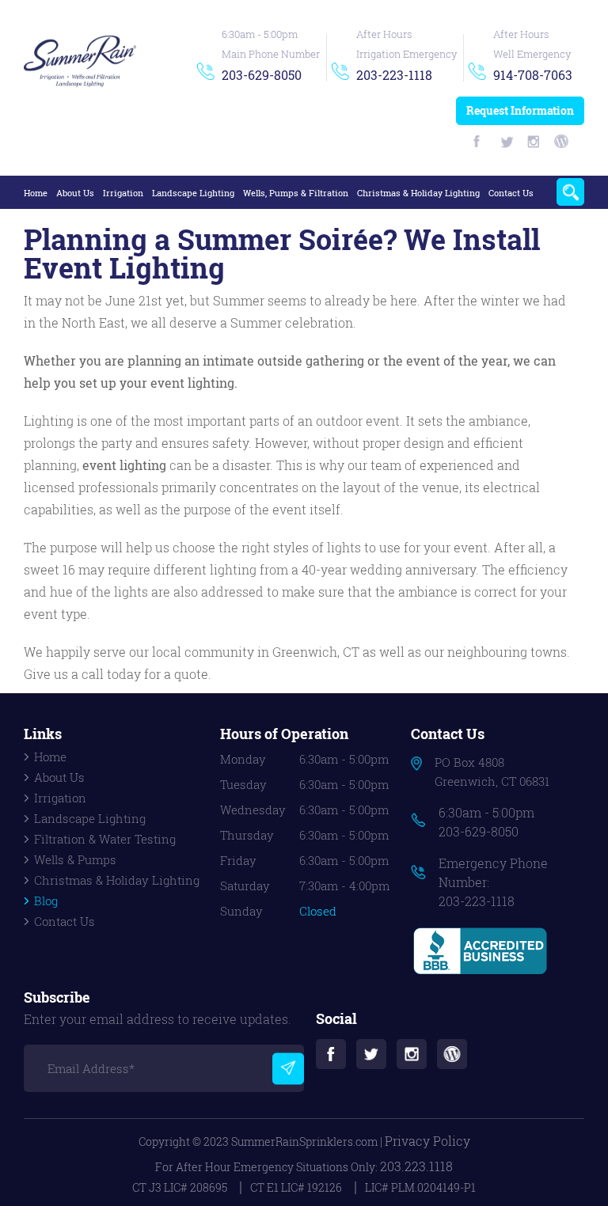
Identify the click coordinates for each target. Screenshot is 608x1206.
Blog (46, 900)
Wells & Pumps (75, 859)
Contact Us (511, 193)
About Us (75, 193)
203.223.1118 (416, 1166)
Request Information (520, 110)
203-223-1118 (394, 74)
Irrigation (123, 193)
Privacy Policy (427, 1140)
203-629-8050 (262, 74)
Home (36, 193)
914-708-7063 (532, 74)
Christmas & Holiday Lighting (418, 193)
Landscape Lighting (193, 193)
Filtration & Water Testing (105, 838)
